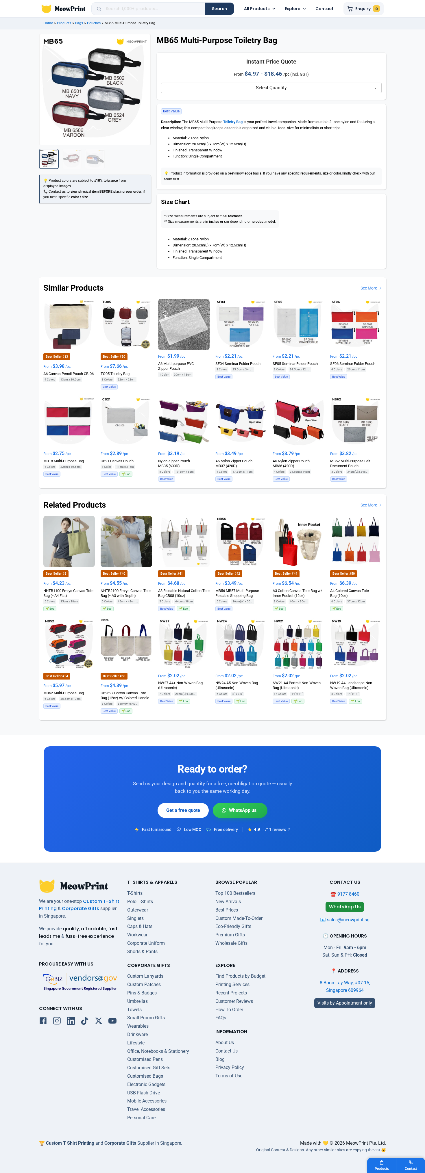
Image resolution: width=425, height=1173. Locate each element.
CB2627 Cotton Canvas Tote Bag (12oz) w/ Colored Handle (125, 695)
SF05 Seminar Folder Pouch (295, 363)
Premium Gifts (230, 935)
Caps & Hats (139, 926)
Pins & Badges (142, 993)
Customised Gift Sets (148, 1067)
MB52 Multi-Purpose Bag (63, 693)
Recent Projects (231, 993)
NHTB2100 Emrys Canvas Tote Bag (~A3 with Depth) (126, 592)
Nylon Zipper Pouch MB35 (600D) (174, 463)
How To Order (229, 1009)
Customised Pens (145, 1059)
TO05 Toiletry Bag (115, 374)
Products (64, 23)
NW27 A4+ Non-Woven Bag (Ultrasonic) (180, 685)
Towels (134, 1009)
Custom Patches (144, 984)
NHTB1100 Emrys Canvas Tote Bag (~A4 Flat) (68, 592)
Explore (292, 9)
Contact (324, 9)
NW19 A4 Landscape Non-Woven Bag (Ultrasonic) (351, 685)
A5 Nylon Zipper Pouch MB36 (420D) (291, 463)
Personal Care (141, 1117)
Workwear (137, 935)
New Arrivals (228, 901)
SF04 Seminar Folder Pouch (237, 363)
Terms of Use (228, 1076)
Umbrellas (137, 1001)
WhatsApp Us (240, 810)
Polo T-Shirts (140, 901)
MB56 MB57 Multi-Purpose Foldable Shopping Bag (237, 592)
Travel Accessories (146, 1109)
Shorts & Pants (142, 951)
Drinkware (137, 1034)
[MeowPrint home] (63, 8)
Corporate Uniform (146, 943)
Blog (220, 1059)
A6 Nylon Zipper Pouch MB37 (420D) (233, 463)
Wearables (138, 1026)
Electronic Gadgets (146, 1084)
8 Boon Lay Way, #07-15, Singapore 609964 (345, 986)
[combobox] (153, 9)
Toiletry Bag (233, 122)
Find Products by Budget (240, 976)
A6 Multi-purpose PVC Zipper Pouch (176, 366)
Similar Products (73, 288)
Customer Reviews (234, 1001)
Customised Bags (145, 1076)
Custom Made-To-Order (239, 918)
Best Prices (226, 910)
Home (48, 23)
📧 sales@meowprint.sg (344, 920)
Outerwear (137, 910)
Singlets (135, 918)
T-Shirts (135, 893)
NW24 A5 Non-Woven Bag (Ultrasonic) (236, 685)
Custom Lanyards (145, 976)
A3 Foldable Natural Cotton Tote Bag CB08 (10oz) (184, 592)
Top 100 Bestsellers (235, 893)
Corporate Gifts (80, 908)
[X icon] (99, 1022)
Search (219, 9)
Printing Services (232, 984)
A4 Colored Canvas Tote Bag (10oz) (349, 592)
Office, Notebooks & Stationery (158, 1051)
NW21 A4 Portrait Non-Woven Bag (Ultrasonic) (297, 685)
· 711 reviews (274, 829)
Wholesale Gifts (231, 943)
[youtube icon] (112, 1022)
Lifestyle (136, 1043)
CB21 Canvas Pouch (117, 461)
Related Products (74, 505)
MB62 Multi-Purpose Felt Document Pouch (350, 463)
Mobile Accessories (147, 1101)
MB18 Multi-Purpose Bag (63, 461)
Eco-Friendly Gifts (233, 926)
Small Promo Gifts (146, 1017)
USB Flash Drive (143, 1093)
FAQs (220, 1017)
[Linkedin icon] (71, 1022)
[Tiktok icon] (85, 1022)
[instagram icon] (57, 1022)
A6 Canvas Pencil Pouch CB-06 (68, 374)
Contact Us (226, 1051)
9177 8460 (348, 894)
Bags (79, 23)
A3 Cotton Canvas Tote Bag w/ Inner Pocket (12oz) (297, 592)
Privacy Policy (229, 1067)
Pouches (94, 23)
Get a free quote (183, 810)
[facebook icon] (43, 1022)
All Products (257, 9)
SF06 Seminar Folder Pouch (352, 363)
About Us (224, 1042)
